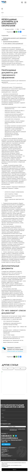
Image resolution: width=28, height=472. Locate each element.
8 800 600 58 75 (22, 2)
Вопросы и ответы (6, 455)
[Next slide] (20, 368)
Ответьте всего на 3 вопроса (15, 351)
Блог (2, 452)
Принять (14, 469)
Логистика (4, 449)
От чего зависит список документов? (13, 43)
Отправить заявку (11, 426)
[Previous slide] (8, 368)
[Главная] (2, 8)
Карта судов (4, 454)
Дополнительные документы (10, 41)
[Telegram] (18, 32)
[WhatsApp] (16, 32)
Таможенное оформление (8, 447)
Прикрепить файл (6, 423)
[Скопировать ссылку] (14, 32)
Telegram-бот (7, 444)
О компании (4, 450)
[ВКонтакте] (20, 32)
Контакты (3, 433)
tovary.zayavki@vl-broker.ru (9, 438)
